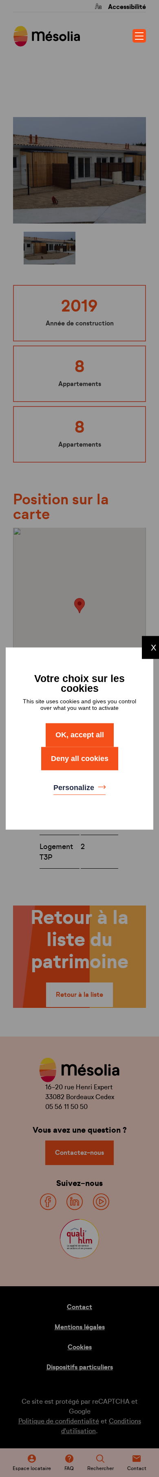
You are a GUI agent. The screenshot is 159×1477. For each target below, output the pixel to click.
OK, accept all (79, 735)
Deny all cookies (79, 758)
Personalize (74, 788)
